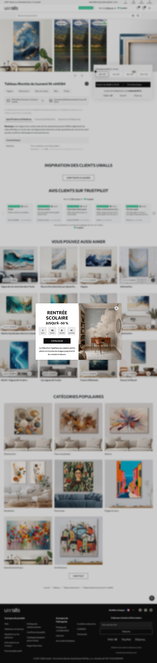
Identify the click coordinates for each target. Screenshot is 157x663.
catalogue (57, 341)
